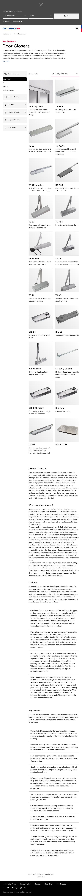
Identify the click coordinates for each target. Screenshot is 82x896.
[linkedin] (16, 888)
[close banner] (41, 5)
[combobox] (15, 16)
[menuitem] (11, 28)
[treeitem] (15, 74)
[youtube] (12, 888)
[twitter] (8, 888)
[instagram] (21, 888)
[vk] (25, 888)
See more (6, 61)
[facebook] (4, 888)
